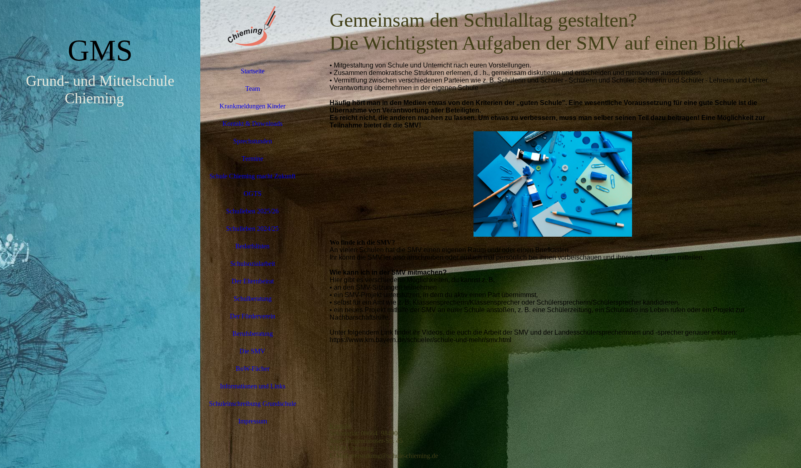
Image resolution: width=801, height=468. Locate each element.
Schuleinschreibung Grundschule (252, 403)
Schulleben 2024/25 (252, 228)
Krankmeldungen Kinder (252, 106)
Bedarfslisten (252, 246)
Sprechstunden (252, 141)
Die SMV (252, 351)
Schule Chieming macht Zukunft (252, 176)
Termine (252, 158)
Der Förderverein (252, 316)
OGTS (253, 193)
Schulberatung (253, 298)
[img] (100, 234)
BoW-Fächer (253, 368)
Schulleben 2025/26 (252, 211)
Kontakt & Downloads (252, 123)
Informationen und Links (252, 386)
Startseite (252, 71)
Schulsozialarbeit (252, 263)
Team (252, 88)
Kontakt (340, 425)
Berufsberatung (252, 333)
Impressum (252, 421)
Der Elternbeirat (253, 281)
